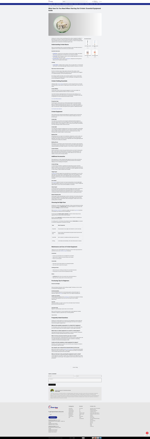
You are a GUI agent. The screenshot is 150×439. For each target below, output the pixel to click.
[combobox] (75, 1)
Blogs (91, 424)
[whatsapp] (147, 433)
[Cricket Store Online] (53, 407)
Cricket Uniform (71, 416)
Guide (91, 425)
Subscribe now (52, 417)
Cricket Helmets (71, 410)
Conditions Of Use (93, 411)
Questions (91, 416)
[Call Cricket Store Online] (93, 1)
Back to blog (75, 367)
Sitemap (91, 421)
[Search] (86, 1)
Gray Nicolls (81, 416)
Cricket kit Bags (71, 411)
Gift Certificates (92, 420)
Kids (69, 417)
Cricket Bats (70, 408)
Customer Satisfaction (93, 410)
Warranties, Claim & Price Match (95, 408)
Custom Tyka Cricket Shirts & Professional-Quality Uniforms (94, 413)
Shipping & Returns (93, 409)
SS (79, 410)
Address (91, 415)
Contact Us (92, 426)
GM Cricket (81, 408)
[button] (50, 4)
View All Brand (81, 418)
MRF (80, 415)
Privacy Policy (92, 417)
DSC (80, 411)
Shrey (80, 417)
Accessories (70, 415)
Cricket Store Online (53, 437)
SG (79, 409)
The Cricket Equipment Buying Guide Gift (94, 419)
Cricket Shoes (71, 409)
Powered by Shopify (59, 437)
